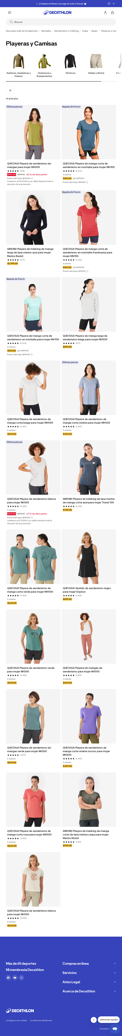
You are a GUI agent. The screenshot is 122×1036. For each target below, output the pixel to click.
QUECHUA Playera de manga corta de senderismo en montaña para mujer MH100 (89, 165)
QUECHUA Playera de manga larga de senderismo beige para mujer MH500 (85, 337)
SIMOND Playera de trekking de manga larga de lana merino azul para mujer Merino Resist (30, 252)
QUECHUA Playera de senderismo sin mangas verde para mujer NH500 (29, 749)
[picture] (33, 132)
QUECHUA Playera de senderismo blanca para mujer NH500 (31, 500)
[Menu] (9, 12)
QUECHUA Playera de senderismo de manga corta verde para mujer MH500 (30, 590)
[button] (32, 178)
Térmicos (70, 73)
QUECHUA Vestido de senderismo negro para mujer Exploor (87, 590)
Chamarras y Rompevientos (44, 74)
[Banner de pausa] (109, 3)
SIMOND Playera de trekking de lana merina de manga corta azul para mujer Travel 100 (89, 500)
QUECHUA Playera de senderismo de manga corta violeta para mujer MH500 (86, 421)
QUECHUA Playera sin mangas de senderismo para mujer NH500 (83, 669)
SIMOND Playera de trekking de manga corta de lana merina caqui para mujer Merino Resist (86, 834)
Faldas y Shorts (96, 73)
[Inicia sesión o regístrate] (105, 12)
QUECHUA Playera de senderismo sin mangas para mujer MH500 (29, 165)
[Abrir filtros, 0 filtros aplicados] (10, 90)
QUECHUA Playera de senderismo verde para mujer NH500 (31, 669)
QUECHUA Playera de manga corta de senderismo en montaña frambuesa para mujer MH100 (88, 252)
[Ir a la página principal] (57, 12)
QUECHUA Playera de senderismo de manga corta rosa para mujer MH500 (29, 832)
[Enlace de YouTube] (14, 977)
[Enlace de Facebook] (8, 977)
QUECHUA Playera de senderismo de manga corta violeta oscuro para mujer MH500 (87, 751)
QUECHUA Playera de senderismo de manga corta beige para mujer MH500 (30, 421)
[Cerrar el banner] (113, 3)
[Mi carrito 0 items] (112, 12)
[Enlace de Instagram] (21, 977)
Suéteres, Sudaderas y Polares (19, 74)
